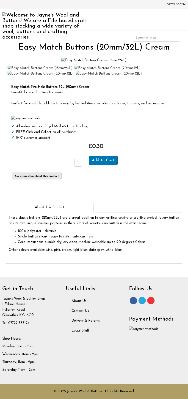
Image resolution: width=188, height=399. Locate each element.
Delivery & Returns (85, 321)
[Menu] (178, 19)
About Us (78, 301)
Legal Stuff (79, 330)
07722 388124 (176, 4)
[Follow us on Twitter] (142, 300)
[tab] (50, 207)
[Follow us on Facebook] (133, 300)
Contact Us (79, 311)
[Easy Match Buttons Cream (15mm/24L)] (94, 60)
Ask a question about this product (37, 176)
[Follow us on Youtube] (151, 300)
